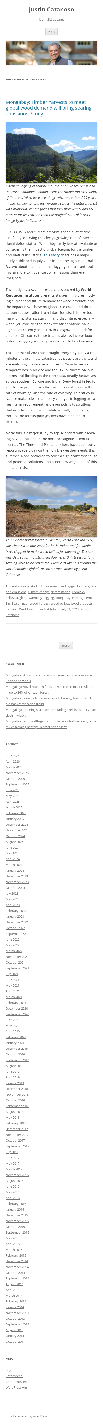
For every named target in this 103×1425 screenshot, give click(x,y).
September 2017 (17, 1146)
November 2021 (17, 956)
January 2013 (15, 1336)
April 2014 (13, 1290)
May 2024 (12, 853)
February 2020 (16, 1037)
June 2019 (12, 1071)
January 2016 (15, 1209)
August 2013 (14, 1330)
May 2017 (12, 1163)
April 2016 (13, 1198)
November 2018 (17, 1094)
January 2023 (15, 916)
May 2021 (12, 985)
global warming (30, 597)
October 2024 (15, 836)
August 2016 (14, 1180)
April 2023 (13, 905)
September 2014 (17, 1278)
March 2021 (14, 997)
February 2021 (16, 1002)
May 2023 (12, 899)
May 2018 (12, 1117)
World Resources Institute (37, 609)
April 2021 (13, 991)
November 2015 (17, 1221)
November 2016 (17, 1175)
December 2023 (17, 876)
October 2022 (15, 928)
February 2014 (16, 1301)
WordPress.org (16, 1387)
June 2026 (12, 755)
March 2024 (14, 865)
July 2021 (12, 974)
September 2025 (17, 784)
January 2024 (15, 870)
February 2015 (16, 1255)
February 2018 (16, 1123)
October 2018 (15, 1100)
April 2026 (13, 761)
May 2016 (12, 1192)
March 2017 (14, 1169)
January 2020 (15, 1043)
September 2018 (17, 1106)
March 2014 (14, 1295)
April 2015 (13, 1244)
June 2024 (12, 847)
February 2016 (16, 1203)
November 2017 (17, 1135)
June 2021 (12, 979)
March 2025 (14, 807)
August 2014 (14, 1284)
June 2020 (12, 1020)
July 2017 (12, 1152)
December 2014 (17, 1261)
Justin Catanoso (51, 9)
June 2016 (12, 1186)
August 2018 (14, 1112)
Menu (51, 31)
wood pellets (60, 603)
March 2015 (14, 1249)
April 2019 (13, 1077)
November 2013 (17, 1313)
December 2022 (17, 922)
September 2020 (17, 1014)
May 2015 (12, 1238)
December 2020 (17, 1008)
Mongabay (63, 597)
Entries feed (14, 1376)
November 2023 (17, 882)
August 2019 (14, 1066)
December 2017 (17, 1129)
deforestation (60, 592)
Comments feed (17, 1382)
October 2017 (15, 1140)
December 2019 (17, 1048)
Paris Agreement (84, 597)
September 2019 (17, 1060)
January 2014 (15, 1307)
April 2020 (13, 1031)
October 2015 (15, 1226)
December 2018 (17, 1089)
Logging (48, 597)
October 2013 (15, 1318)
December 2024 (17, 824)
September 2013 (17, 1324)
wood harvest (40, 603)
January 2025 (15, 819)
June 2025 (12, 790)
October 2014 (15, 1272)
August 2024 (14, 842)
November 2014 (17, 1267)
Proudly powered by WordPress (26, 1416)
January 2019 (15, 1083)
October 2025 (15, 778)
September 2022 (17, 933)
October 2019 (15, 1054)
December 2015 (17, 1215)
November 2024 (17, 830)
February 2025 (16, 813)
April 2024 (13, 859)
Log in (10, 1370)
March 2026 (14, 767)
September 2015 (17, 1232)
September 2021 (17, 968)
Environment (50, 586)
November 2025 (17, 773)
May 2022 (12, 945)
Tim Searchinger (17, 603)
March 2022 (14, 951)
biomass (83, 586)
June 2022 (12, 939)
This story (51, 255)
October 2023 (15, 888)
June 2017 (12, 1158)
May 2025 (12, 796)
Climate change (39, 592)
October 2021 (15, 962)
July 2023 (12, 893)
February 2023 (16, 911)
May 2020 (12, 1025)
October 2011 (15, 1341)
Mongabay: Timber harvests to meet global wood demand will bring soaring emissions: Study (49, 108)
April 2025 (13, 801)
